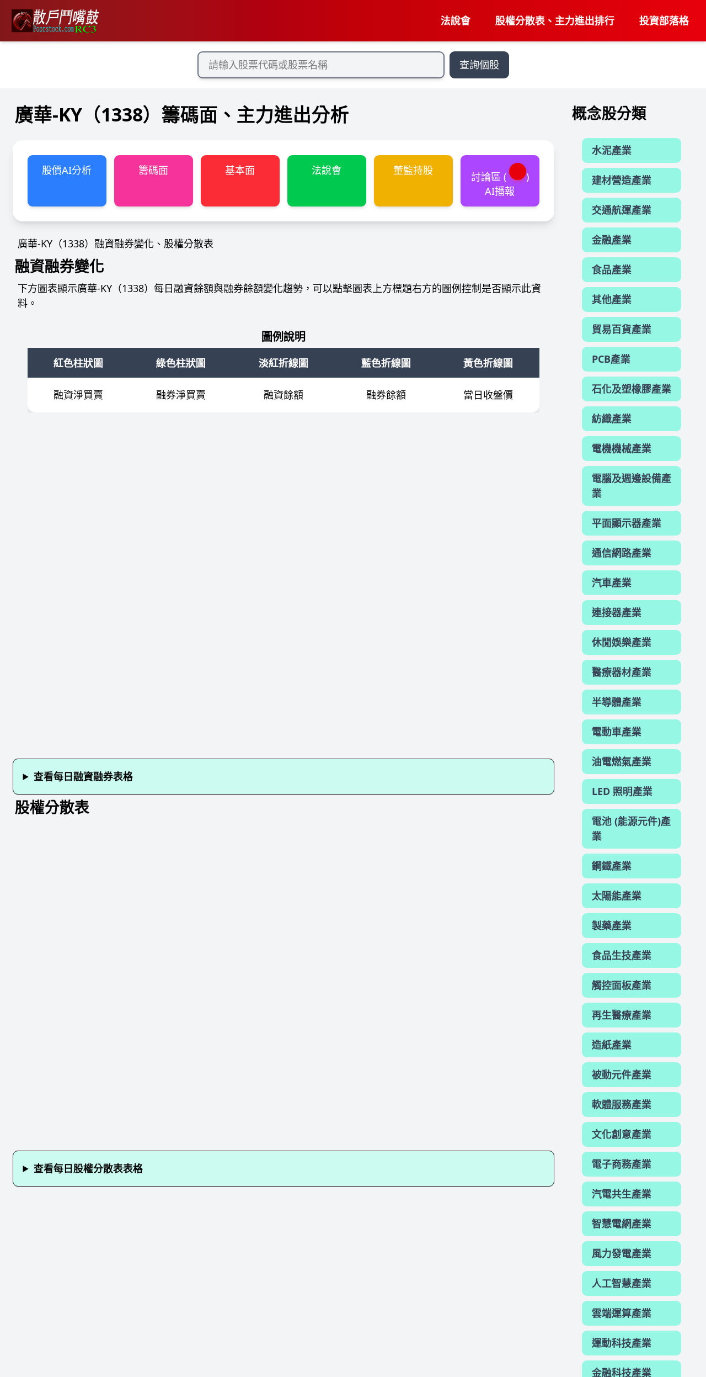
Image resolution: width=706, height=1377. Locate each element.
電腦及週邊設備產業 (631, 486)
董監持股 (413, 170)
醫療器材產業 (621, 672)
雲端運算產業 (621, 1313)
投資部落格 (664, 20)
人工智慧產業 (621, 1283)
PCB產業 (611, 359)
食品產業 (612, 269)
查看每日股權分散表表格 (88, 1168)
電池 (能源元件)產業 (631, 828)
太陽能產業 (616, 895)
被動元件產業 (621, 1074)
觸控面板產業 (621, 985)
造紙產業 (612, 1044)
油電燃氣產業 (621, 761)
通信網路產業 (621, 552)
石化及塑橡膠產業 (631, 388)
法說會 (455, 20)
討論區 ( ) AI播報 (500, 184)
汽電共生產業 (621, 1193)
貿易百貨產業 (621, 329)
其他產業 (612, 299)
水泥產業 (612, 150)
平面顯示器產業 (626, 522)
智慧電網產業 (621, 1223)
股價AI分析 (67, 170)
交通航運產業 (621, 209)
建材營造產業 (621, 180)
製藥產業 (612, 925)
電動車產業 (616, 731)
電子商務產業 (621, 1164)
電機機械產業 (621, 448)
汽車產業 (612, 582)
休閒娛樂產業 (621, 642)
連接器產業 (616, 612)
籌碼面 (153, 170)
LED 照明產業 (622, 791)
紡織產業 (612, 418)
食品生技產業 (621, 955)
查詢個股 (479, 64)
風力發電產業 (621, 1253)
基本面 (240, 170)
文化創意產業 (621, 1134)
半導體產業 (616, 701)
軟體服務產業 (621, 1104)
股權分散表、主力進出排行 (554, 20)
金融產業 (612, 239)
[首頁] (54, 21)
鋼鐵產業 (612, 865)
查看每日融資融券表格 (83, 776)
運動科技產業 (621, 1342)
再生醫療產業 (621, 1014)
